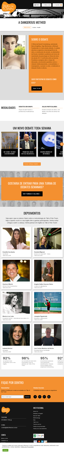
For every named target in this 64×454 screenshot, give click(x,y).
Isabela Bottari (7, 348)
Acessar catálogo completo (31, 164)
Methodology (36, 417)
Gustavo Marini (8, 284)
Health (38, 27)
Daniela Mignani (39, 252)
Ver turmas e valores (31, 194)
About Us (35, 411)
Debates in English (38, 413)
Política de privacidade (39, 426)
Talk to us (35, 422)
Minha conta (4, 438)
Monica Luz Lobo (8, 316)
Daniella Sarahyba (9, 252)
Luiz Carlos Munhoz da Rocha (44, 348)
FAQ (34, 420)
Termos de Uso (37, 424)
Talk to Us (37, 88)
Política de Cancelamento (40, 428)
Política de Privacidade (27, 447)
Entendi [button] (5, 450)
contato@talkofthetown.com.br (9, 427)
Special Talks (36, 415)
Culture (34, 27)
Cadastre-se (4, 440)
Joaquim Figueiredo (40, 316)
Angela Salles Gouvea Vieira (43, 284)
